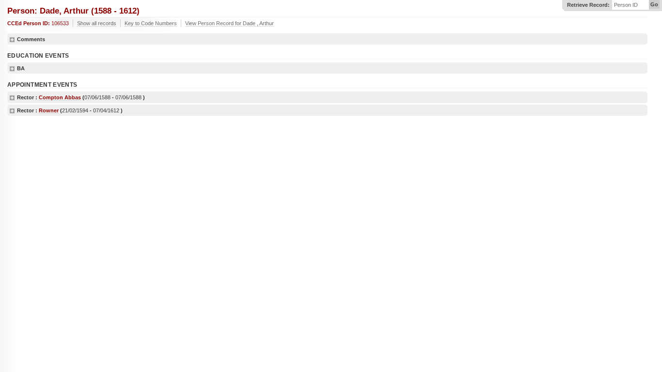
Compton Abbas (60, 97)
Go (654, 4)
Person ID (626, 5)
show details (12, 39)
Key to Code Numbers (151, 23)
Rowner (49, 110)
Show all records (96, 23)
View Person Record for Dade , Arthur (229, 23)
